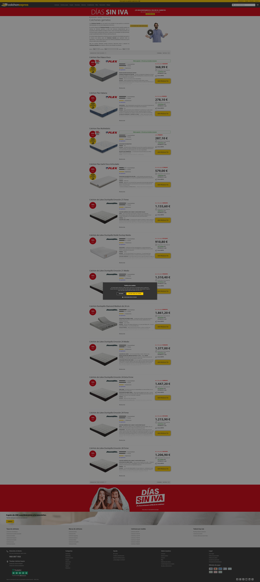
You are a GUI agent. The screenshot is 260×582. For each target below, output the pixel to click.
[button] (130, 297)
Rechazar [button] (121, 293)
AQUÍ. (141, 290)
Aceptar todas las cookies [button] (134, 293)
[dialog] (130, 291)
